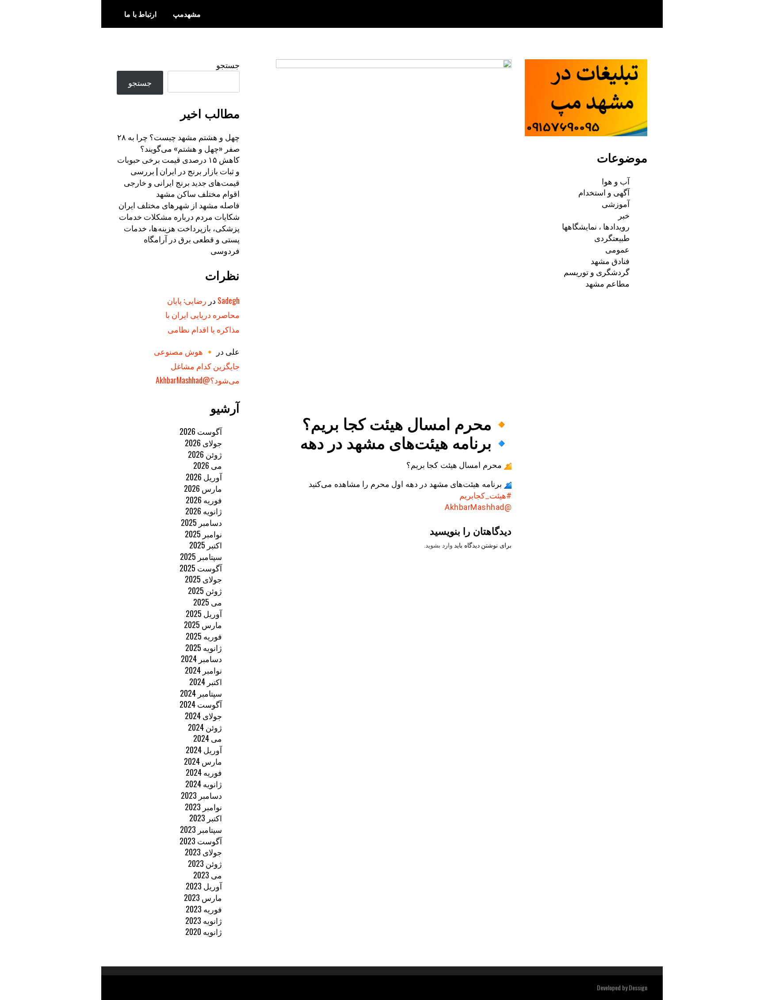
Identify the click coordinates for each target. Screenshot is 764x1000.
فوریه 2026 (204, 500)
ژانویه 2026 (203, 511)
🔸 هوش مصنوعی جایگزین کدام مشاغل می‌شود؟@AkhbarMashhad (197, 365)
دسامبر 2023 (201, 795)
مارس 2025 (203, 624)
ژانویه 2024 (203, 783)
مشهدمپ (187, 13)
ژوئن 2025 (205, 590)
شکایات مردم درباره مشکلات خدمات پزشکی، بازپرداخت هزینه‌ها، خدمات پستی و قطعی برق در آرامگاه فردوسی (179, 233)
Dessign (638, 987)
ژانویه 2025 (203, 647)
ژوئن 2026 (205, 454)
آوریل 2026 (204, 477)
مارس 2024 (203, 761)
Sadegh (229, 300)
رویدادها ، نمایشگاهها (596, 226)
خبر (624, 215)
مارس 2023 (203, 897)
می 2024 (207, 738)
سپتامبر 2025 (201, 556)
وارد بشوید (439, 545)
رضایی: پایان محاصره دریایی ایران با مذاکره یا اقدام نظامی (202, 315)
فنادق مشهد (610, 260)
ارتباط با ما (140, 13)
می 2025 (207, 602)
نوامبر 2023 (203, 806)
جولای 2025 (203, 579)
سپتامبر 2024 (201, 693)
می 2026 (207, 465)
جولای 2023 (203, 852)
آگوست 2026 (201, 431)
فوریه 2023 (204, 909)
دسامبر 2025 (201, 522)
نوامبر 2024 (203, 670)
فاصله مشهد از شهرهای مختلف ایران (179, 205)
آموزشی (616, 203)
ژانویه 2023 (203, 920)
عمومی (617, 249)
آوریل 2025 (204, 613)
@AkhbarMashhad (478, 507)
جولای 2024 (203, 715)
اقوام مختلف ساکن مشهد (198, 193)
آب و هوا (616, 181)
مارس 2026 (203, 488)
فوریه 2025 (204, 636)
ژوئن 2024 (205, 727)
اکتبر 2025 (205, 545)
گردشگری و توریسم (597, 271)
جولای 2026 (203, 442)
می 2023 (207, 875)
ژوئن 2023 (205, 863)
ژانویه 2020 (203, 931)
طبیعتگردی (612, 237)
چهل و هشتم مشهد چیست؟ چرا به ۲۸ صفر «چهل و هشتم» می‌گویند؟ (178, 142)
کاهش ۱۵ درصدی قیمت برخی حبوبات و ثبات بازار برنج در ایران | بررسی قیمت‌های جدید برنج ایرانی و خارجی (178, 170)
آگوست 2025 (201, 568)
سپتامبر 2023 (201, 829)
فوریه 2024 (204, 772)
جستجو (228, 64)
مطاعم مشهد (607, 283)
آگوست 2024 (201, 704)
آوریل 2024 (204, 749)
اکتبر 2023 (205, 818)
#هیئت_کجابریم (485, 495)
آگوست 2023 (201, 841)
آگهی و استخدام (604, 192)
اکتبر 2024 (205, 681)
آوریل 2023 (204, 886)
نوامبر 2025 (203, 534)
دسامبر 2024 (201, 658)
